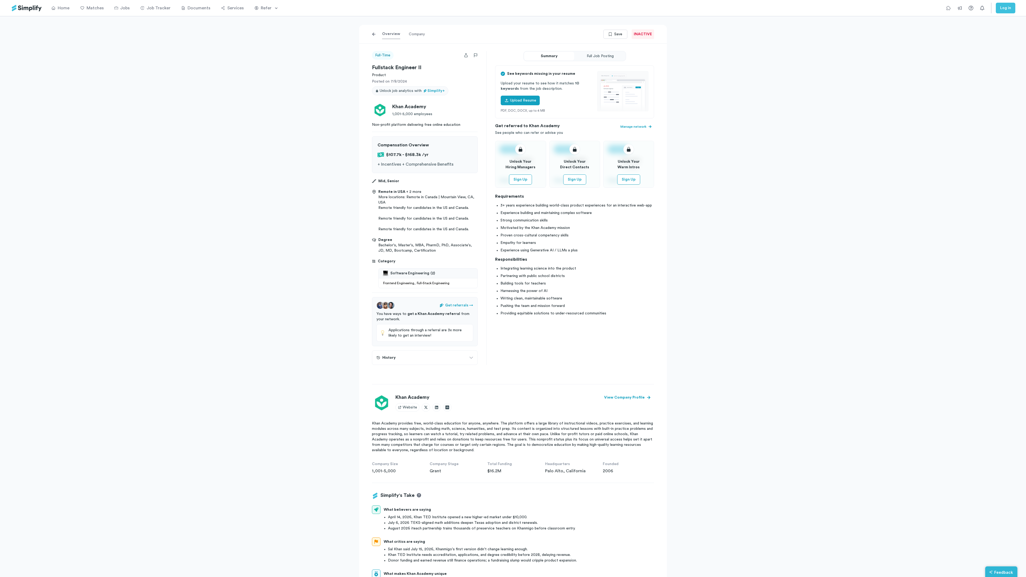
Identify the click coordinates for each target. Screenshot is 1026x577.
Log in (1005, 8)
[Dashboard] (27, 8)
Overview (391, 34)
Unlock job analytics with (412, 91)
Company (417, 34)
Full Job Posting (600, 56)
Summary (549, 56)
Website (410, 407)
